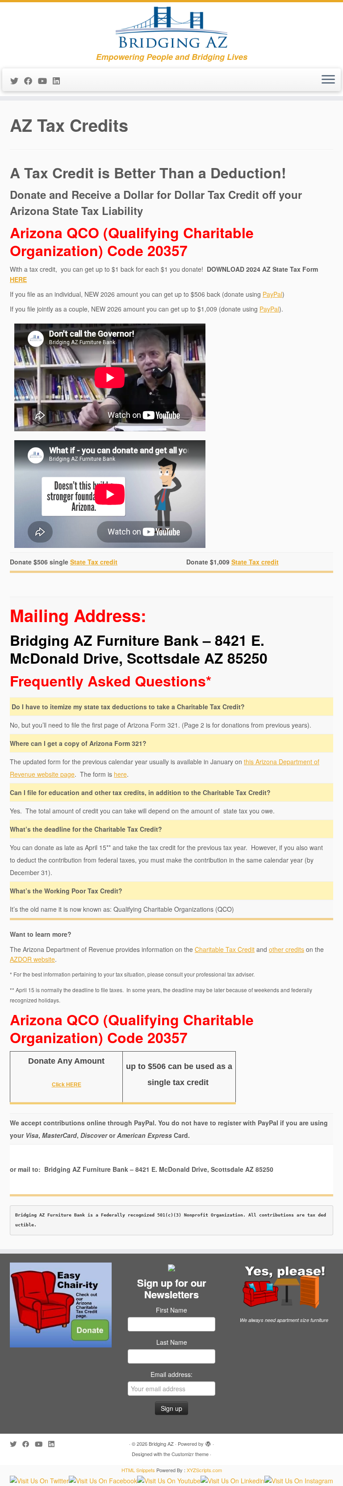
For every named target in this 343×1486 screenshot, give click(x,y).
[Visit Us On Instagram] (298, 1479)
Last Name (171, 1342)
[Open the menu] (328, 80)
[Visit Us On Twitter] (39, 1479)
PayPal (272, 294)
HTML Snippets (138, 1469)
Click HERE (66, 1085)
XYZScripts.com (204, 1469)
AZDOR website (32, 959)
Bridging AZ (161, 1443)
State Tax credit (93, 561)
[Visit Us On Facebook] (103, 1479)
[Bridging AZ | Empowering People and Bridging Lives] (171, 27)
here (120, 774)
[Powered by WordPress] (208, 1442)
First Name (171, 1309)
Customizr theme (190, 1453)
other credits (286, 949)
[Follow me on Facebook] (31, 80)
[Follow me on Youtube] (45, 80)
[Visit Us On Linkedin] (232, 1479)
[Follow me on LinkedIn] (59, 80)
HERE (18, 279)
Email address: (171, 1374)
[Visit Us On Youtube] (169, 1479)
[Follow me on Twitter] (17, 80)
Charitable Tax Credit (225, 949)
